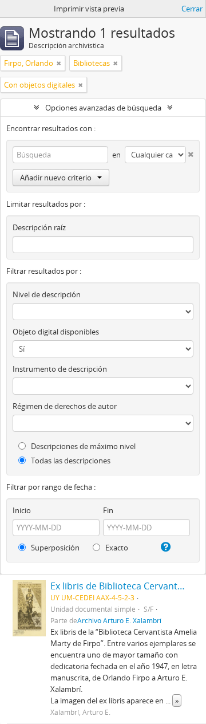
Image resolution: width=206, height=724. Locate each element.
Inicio (22, 510)
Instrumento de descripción (60, 369)
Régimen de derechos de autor (65, 406)
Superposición (54, 547)
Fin (108, 510)
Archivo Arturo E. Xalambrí (119, 620)
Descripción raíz (39, 227)
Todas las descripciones (69, 460)
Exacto (116, 547)
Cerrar (192, 8)
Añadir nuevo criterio (56, 177)
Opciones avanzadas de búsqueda (103, 108)
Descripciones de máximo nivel (82, 446)
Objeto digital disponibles (56, 331)
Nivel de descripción (47, 294)
